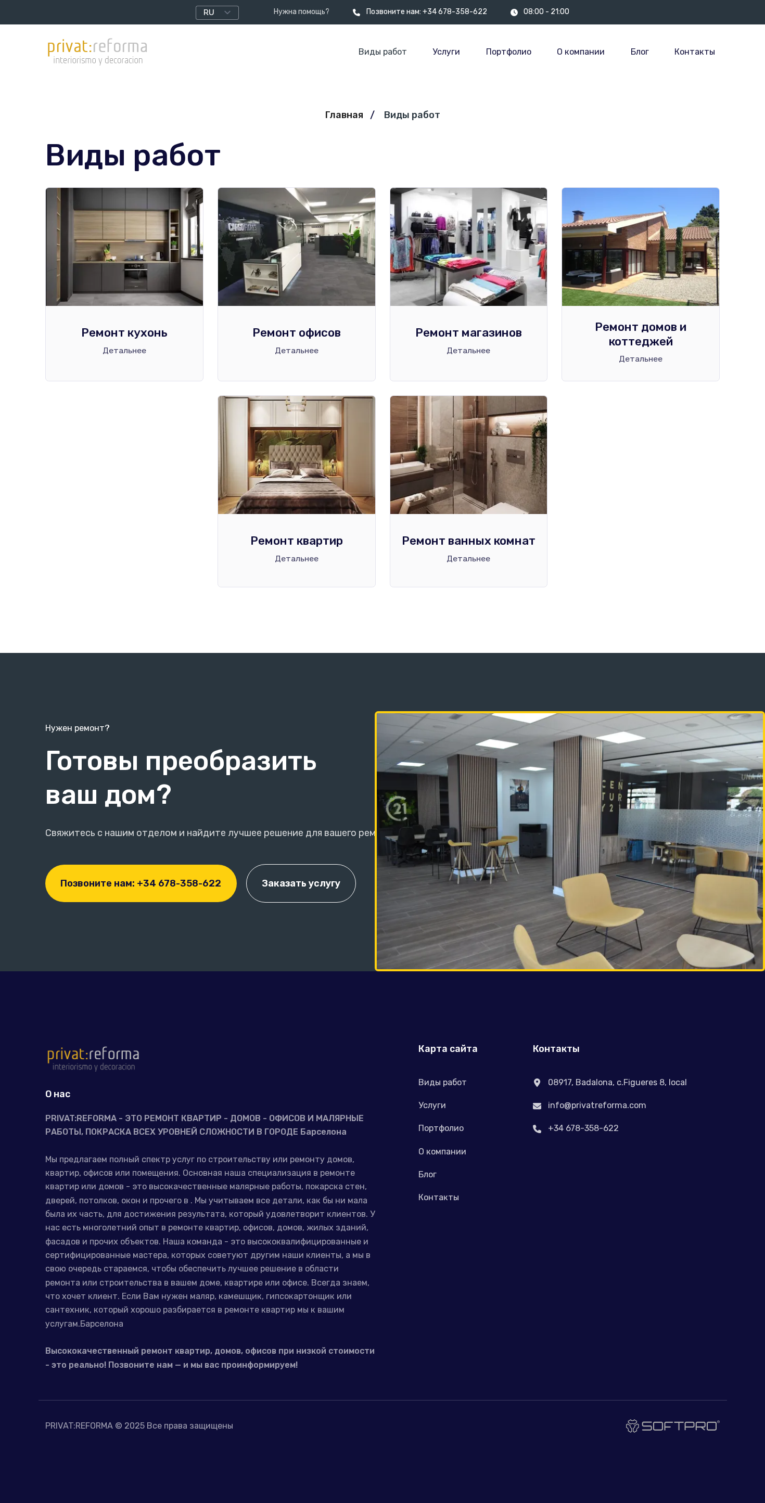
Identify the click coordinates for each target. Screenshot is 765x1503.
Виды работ (383, 52)
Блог (640, 52)
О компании (581, 52)
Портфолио (508, 52)
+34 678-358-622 (582, 1128)
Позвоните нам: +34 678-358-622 (426, 11)
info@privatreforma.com (596, 1105)
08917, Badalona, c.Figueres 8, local (616, 1082)
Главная (344, 115)
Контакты (694, 52)
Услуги (446, 52)
